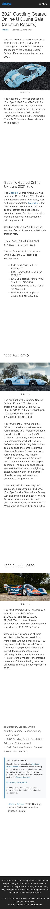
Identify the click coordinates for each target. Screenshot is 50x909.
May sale (33, 203)
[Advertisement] (25, 154)
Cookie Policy (42, 898)
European (12, 726)
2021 (9, 731)
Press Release (11, 735)
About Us (29, 901)
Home (11, 804)
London (23, 726)
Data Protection (11, 898)
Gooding (13, 192)
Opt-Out (19, 901)
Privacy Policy (27, 898)
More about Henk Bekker (16, 782)
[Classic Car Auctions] (6, 4)
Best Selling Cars (23, 777)
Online (5, 30)
